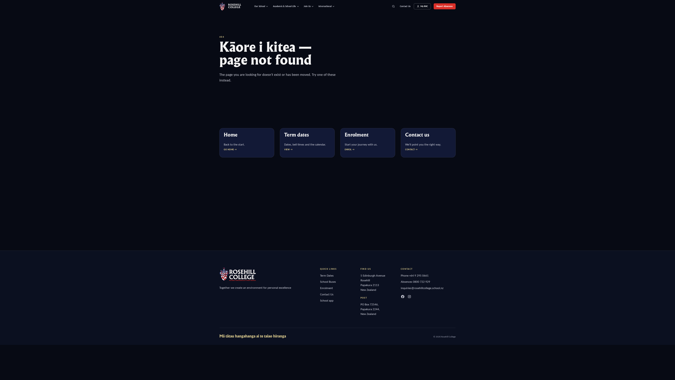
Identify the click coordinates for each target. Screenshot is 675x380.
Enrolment (326, 288)
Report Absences (444, 6)
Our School (259, 6)
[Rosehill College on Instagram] (409, 297)
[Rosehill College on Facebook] (403, 297)
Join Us (307, 6)
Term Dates (327, 275)
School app (326, 300)
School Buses (328, 282)
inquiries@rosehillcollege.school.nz (422, 288)
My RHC (424, 6)
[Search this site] (393, 6)
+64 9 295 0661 (419, 275)
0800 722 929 (421, 282)
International (325, 6)
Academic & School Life (284, 6)
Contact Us (405, 6)
